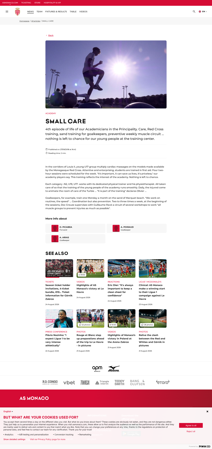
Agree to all (191, 425)
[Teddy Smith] (119, 382)
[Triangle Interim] (102, 382)
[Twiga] (85, 382)
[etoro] (163, 382)
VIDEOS (83, 11)
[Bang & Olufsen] (137, 382)
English (7, 411)
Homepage (24, 21)
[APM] (97, 368)
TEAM (39, 11)
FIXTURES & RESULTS (56, 11)
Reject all (191, 431)
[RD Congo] (50, 382)
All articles (35, 21)
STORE (37, 3)
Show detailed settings (14, 439)
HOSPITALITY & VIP (52, 3)
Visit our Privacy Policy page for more (47, 439)
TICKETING (26, 3)
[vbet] (69, 382)
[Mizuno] (114, 368)
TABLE (73, 11)
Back (51, 35)
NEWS (30, 11)
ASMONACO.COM (10, 3)
